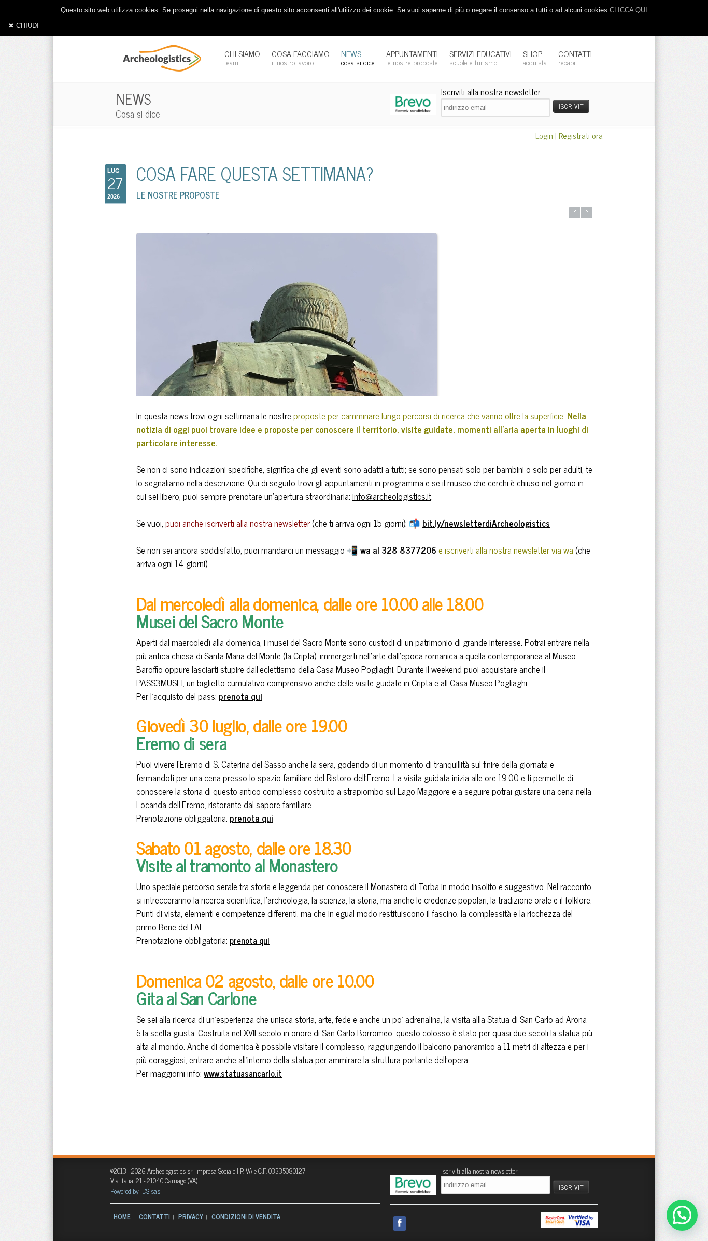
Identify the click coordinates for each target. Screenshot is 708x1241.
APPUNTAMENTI (412, 57)
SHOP (535, 57)
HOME (122, 1216)
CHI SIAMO (242, 57)
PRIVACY (190, 1216)
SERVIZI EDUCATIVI (480, 57)
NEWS (358, 57)
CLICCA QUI (628, 10)
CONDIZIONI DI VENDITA (245, 1216)
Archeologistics (158, 57)
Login (544, 135)
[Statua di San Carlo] (364, 333)
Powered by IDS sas (135, 1191)
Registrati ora (581, 135)
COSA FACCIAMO (301, 57)
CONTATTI (575, 57)
